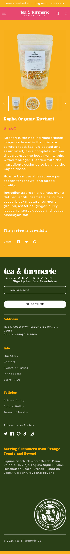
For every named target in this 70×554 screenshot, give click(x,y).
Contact (9, 362)
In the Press (12, 373)
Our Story (11, 356)
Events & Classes (16, 368)
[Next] (65, 104)
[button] (57, 13)
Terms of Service (16, 412)
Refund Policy (14, 406)
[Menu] (4, 13)
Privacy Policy (14, 400)
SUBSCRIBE (35, 304)
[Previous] (4, 104)
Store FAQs (12, 379)
